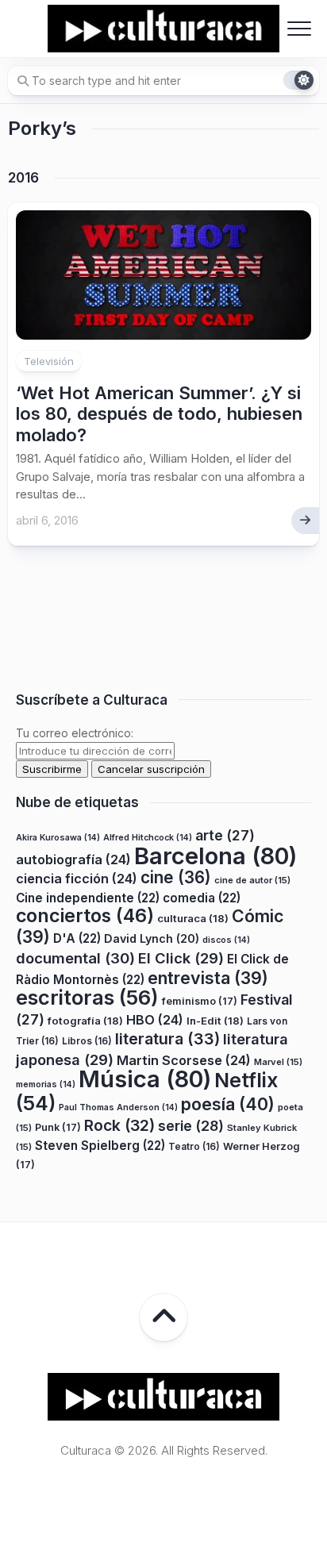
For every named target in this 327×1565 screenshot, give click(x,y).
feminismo (199, 1001)
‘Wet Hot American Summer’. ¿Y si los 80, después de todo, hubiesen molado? (159, 414)
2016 (23, 178)
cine (175, 877)
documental (75, 958)
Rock (119, 1125)
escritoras (87, 997)
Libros (87, 1041)
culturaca (193, 918)
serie (191, 1125)
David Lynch (151, 938)
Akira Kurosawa (58, 837)
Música (145, 1079)
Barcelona (215, 856)
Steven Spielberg (100, 1145)
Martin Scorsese (184, 1060)
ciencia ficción (76, 878)
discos (226, 940)
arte (225, 835)
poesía (228, 1104)
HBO (154, 1020)
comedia (201, 898)
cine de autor (252, 880)
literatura (167, 1038)
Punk (58, 1127)
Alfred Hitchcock (147, 837)
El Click (181, 958)
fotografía (85, 1020)
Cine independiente (88, 898)
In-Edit (215, 1020)
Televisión (49, 361)
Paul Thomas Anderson (118, 1107)
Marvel (278, 1061)
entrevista (208, 977)
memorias (45, 1084)
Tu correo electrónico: (74, 733)
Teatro (194, 1146)
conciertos (85, 916)
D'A (77, 938)
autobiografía (73, 859)
